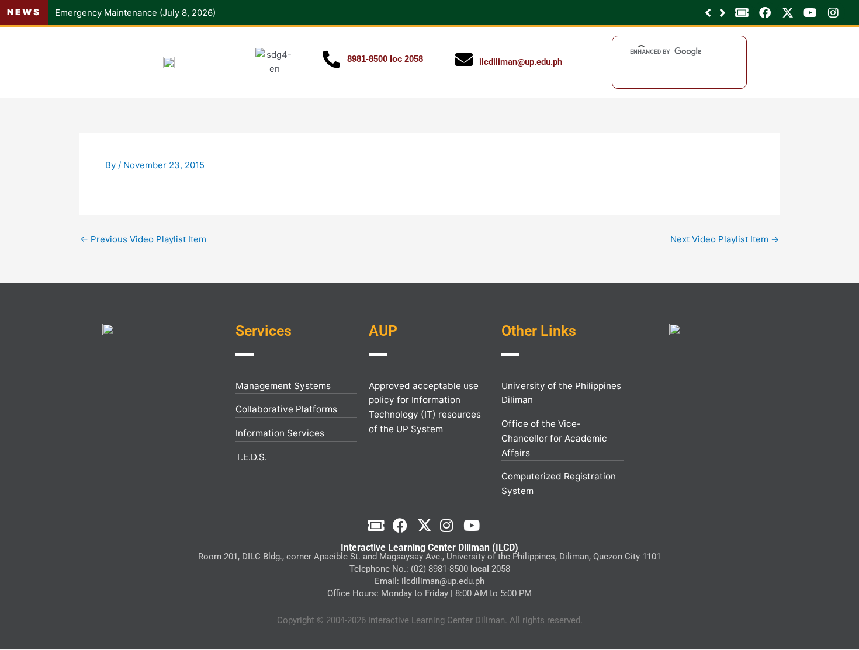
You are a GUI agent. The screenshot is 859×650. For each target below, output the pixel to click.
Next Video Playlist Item (724, 239)
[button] (722, 13)
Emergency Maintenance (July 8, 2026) (135, 12)
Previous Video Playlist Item (143, 239)
